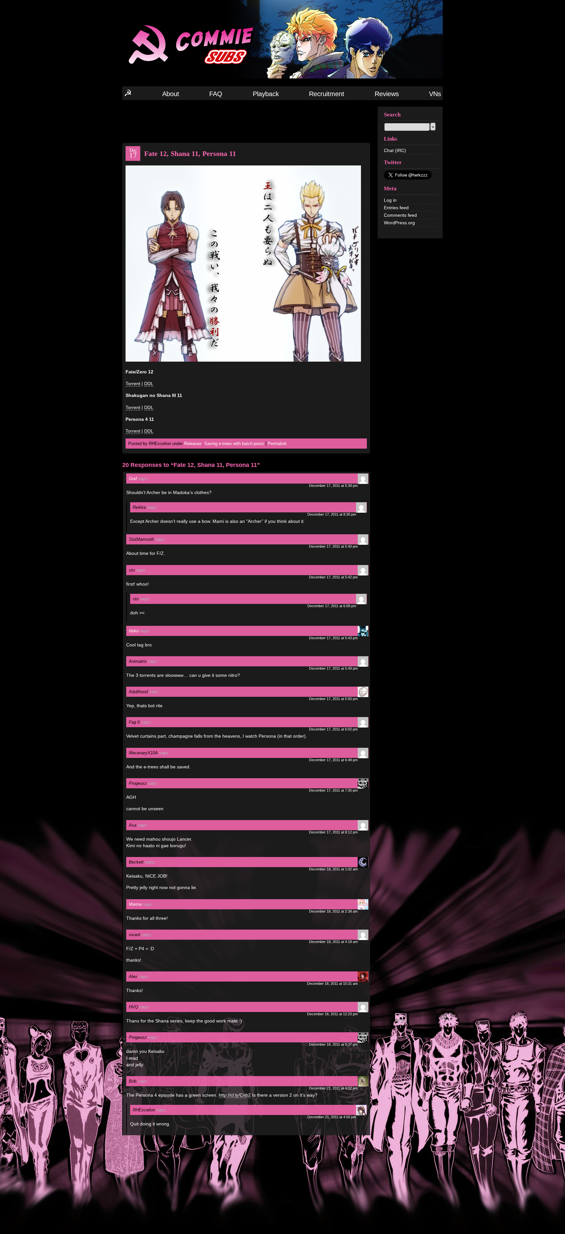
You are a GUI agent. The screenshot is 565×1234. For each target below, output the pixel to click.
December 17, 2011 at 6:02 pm (333, 729)
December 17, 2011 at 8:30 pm (331, 514)
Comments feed (400, 215)
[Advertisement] (246, 121)
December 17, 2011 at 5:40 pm (333, 546)
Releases (193, 443)
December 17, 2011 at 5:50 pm (333, 699)
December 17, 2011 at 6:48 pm (333, 760)
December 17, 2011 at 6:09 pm (331, 606)
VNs (435, 93)
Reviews (387, 93)
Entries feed (396, 207)
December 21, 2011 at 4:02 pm (333, 1088)
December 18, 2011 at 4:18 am (333, 942)
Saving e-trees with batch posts (234, 443)
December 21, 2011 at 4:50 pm (331, 1117)
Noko (134, 630)
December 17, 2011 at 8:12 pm (333, 832)
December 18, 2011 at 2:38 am (333, 911)
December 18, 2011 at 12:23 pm (332, 1014)
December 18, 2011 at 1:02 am (333, 869)
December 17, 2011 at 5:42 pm (333, 577)
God (133, 478)
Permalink (277, 443)
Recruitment (326, 93)
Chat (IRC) (395, 150)
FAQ (215, 93)
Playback (266, 93)
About (170, 93)
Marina (135, 904)
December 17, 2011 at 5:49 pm (333, 668)
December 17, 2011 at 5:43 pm (333, 638)
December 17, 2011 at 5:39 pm (333, 486)
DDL (148, 383)
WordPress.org (399, 222)
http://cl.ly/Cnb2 (235, 1095)
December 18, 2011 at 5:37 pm (333, 1044)
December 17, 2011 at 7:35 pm (333, 790)
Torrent (133, 383)
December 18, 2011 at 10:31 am (332, 983)
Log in (390, 200)
